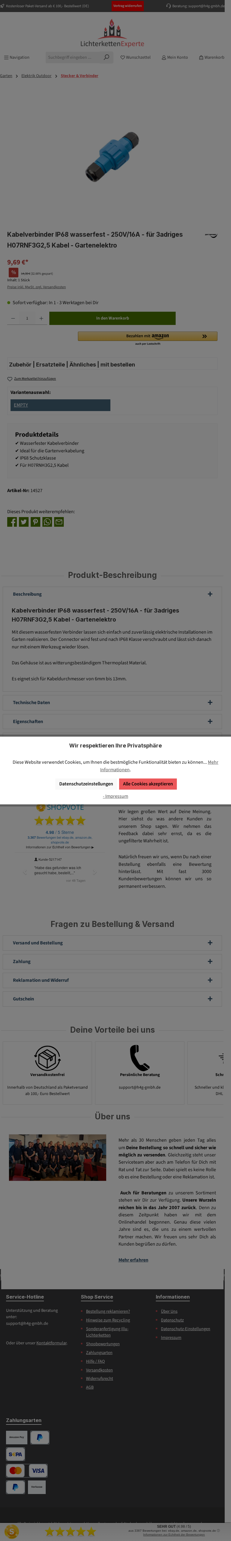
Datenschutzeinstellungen (86, 783)
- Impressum (115, 796)
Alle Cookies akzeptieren (148, 783)
